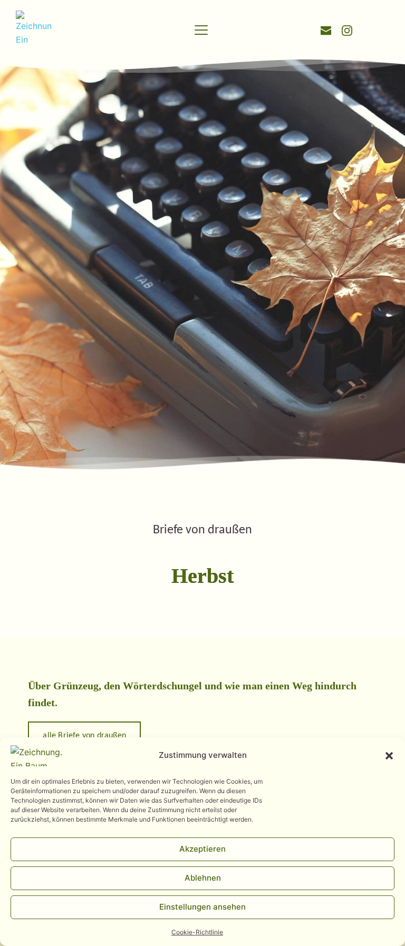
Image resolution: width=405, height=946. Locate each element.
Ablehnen (203, 878)
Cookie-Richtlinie (197, 932)
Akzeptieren (202, 849)
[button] (389, 755)
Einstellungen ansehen (202, 907)
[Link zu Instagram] (347, 29)
